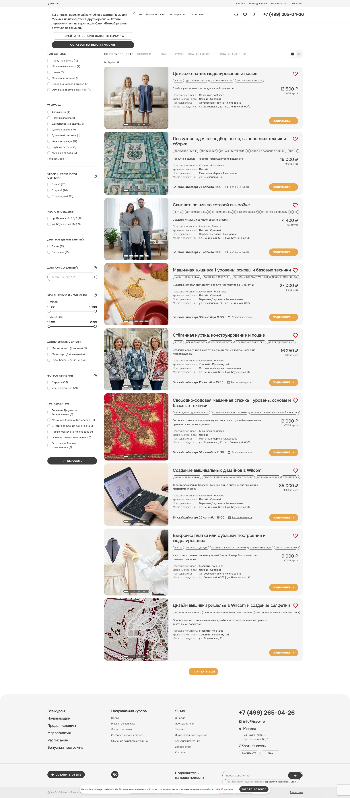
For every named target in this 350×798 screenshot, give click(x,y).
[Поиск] (236, 14)
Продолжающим (155, 14)
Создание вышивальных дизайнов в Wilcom (217, 470)
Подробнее (282, 120)
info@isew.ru (254, 721)
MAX (270, 753)
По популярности (118, 54)
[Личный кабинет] (254, 14)
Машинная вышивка (123, 723)
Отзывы (179, 729)
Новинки (144, 54)
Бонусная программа (65, 747)
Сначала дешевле (202, 54)
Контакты (297, 3)
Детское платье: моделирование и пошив (215, 73)
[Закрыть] (134, 12)
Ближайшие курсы (169, 54)
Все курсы (56, 711)
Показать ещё (203, 671)
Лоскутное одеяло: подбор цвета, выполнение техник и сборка (229, 141)
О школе (240, 3)
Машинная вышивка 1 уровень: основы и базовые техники (232, 270)
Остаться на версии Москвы (93, 44)
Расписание (196, 14)
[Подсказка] (95, 176)
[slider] (49, 311)
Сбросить (75, 460)
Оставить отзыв (69, 774)
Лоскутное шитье (121, 729)
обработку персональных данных (282, 781)
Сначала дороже (233, 54)
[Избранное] (245, 14)
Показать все (55, 158)
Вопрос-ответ (279, 3)
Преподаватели (258, 3)
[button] (126, 124)
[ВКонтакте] (114, 774)
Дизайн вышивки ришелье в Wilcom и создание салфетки (231, 605)
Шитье (115, 718)
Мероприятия (177, 14)
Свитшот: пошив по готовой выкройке (211, 205)
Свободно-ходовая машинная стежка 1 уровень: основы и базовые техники (232, 403)
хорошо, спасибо (254, 789)
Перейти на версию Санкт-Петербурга (93, 36)
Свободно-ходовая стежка (127, 735)
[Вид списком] (292, 54)
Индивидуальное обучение (191, 735)
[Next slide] (298, 151)
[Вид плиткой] (299, 54)
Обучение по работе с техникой (130, 741)
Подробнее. (227, 789)
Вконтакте (249, 753)
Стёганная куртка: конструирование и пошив (219, 335)
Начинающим (59, 718)
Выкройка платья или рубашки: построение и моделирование (219, 538)
